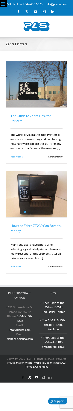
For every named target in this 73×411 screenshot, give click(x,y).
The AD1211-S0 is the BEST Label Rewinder (53, 324)
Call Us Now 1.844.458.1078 (24, 4)
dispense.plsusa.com (20, 338)
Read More (15, 156)
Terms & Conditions (36, 366)
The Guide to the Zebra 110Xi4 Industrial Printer (53, 307)
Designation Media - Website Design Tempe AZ (37, 362)
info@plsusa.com (56, 4)
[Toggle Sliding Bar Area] (3, 3)
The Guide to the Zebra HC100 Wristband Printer (54, 342)
